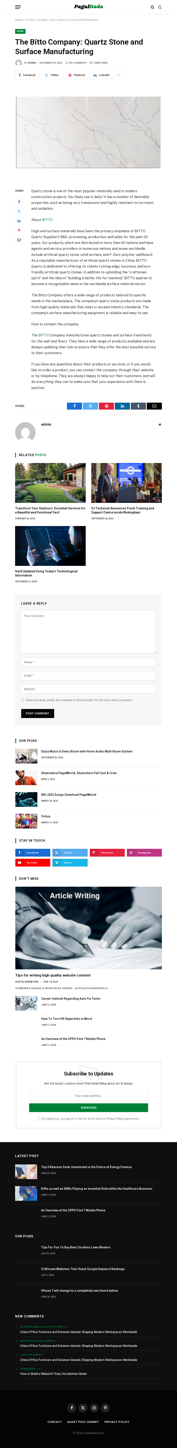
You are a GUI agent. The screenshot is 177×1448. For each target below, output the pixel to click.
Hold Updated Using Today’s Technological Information (46, 573)
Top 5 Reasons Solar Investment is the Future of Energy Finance (86, 1167)
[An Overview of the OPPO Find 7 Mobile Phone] (26, 1043)
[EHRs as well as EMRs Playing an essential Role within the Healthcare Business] (26, 1193)
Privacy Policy (115, 1118)
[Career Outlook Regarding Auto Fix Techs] (26, 1003)
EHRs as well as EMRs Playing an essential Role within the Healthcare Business (96, 1188)
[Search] (152, 7)
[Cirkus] (26, 821)
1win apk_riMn (29, 1354)
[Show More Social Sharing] (118, 75)
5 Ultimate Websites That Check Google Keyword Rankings (83, 1269)
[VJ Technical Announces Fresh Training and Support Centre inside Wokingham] (126, 483)
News (20, 31)
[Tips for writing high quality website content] (88, 928)
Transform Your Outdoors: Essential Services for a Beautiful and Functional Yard (50, 510)
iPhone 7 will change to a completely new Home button (79, 1290)
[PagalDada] (88, 7)
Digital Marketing (27, 982)
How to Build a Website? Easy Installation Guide (53, 1373)
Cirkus (46, 816)
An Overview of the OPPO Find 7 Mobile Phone (73, 1039)
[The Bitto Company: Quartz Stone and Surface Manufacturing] (88, 133)
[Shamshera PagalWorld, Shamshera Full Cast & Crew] (26, 777)
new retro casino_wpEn (36, 1341)
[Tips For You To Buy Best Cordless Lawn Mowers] (26, 1252)
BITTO (47, 220)
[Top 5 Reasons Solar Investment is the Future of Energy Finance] (26, 1171)
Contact (54, 1422)
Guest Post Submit (83, 1422)
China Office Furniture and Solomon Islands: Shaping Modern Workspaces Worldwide (78, 1332)
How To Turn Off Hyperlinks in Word (66, 1018)
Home (18, 19)
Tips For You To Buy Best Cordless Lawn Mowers (76, 1247)
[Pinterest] (19, 230)
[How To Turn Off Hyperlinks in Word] (26, 1023)
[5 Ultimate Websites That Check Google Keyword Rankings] (26, 1273)
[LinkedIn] (19, 220)
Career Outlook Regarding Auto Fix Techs (70, 998)
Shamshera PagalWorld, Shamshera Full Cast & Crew (79, 773)
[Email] (19, 240)
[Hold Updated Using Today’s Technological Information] (50, 546)
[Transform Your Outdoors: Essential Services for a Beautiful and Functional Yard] (50, 483)
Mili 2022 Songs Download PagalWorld (68, 794)
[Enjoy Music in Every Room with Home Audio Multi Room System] (26, 756)
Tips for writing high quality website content (53, 975)
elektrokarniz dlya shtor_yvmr (41, 1326)
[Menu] (18, 7)
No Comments (78, 62)
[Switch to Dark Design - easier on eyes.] (159, 7)
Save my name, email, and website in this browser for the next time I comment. (79, 700)
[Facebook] (19, 201)
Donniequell (28, 1368)
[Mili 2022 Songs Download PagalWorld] (26, 799)
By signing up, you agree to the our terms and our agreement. (90, 1118)
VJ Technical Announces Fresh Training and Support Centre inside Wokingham (122, 510)
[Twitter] (19, 211)
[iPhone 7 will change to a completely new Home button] (26, 1295)
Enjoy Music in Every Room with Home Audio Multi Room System (87, 751)
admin (32, 62)
